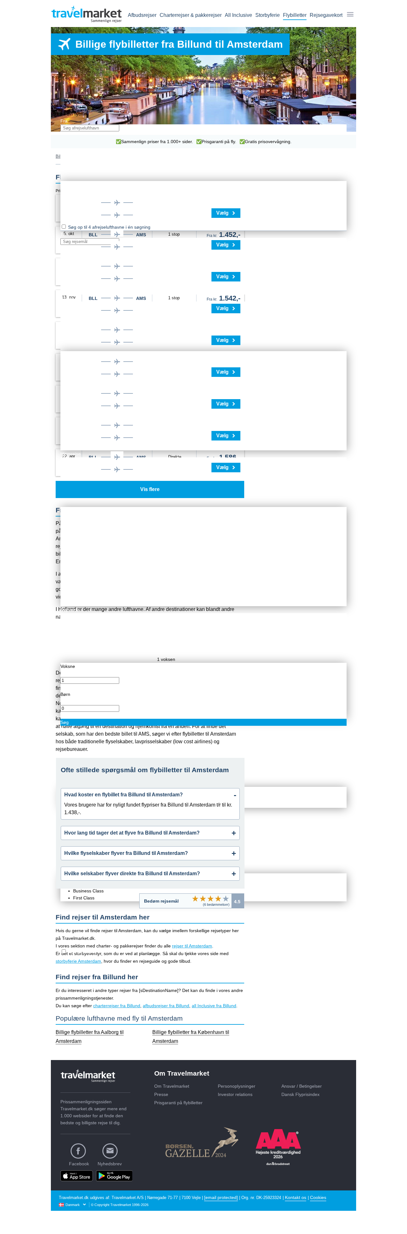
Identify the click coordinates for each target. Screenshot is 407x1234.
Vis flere (150, 489)
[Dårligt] (195, 898)
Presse (161, 1094)
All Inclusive (238, 15)
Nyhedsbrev (110, 1163)
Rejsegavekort (326, 15)
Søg (64, 722)
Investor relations (235, 1094)
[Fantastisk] (226, 898)
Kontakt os (295, 1197)
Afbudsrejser (142, 15)
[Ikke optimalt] (203, 898)
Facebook (79, 1163)
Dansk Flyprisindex (300, 1094)
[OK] (210, 898)
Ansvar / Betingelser (301, 1086)
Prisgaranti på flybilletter (178, 1102)
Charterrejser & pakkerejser (191, 15)
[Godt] (218, 898)
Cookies (318, 1197)
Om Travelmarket (171, 1086)
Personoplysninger (236, 1086)
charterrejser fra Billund (116, 1005)
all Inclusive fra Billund (214, 1005)
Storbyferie (267, 15)
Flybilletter (295, 15)
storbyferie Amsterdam (78, 961)
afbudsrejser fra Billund (166, 1005)
